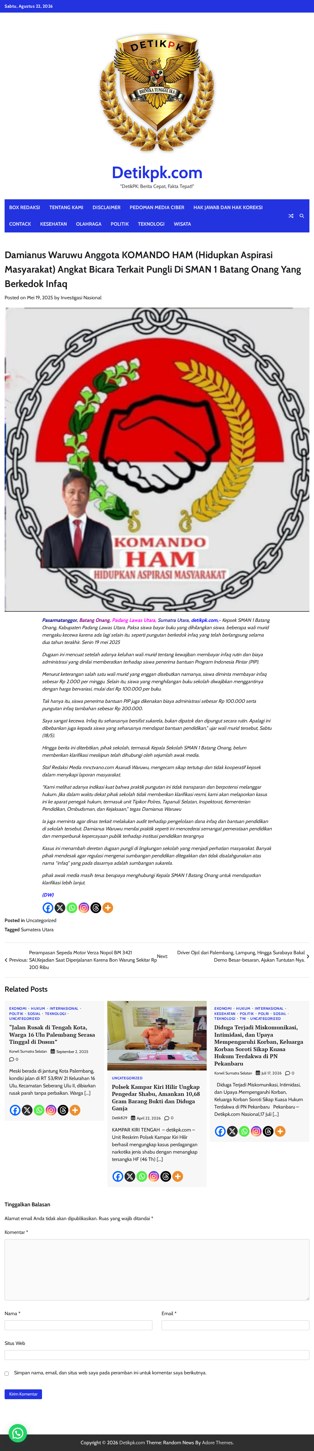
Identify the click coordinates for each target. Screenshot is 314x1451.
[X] (60, 907)
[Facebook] (48, 907)
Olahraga (88, 224)
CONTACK (20, 224)
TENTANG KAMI (66, 207)
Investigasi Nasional (81, 298)
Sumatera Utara (37, 929)
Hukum (38, 1009)
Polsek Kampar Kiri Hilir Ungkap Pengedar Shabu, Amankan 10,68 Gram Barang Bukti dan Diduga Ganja (156, 1097)
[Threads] (95, 907)
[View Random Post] (291, 215)
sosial (34, 1014)
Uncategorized (41, 920)
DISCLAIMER (107, 207)
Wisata (182, 224)
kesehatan (53, 224)
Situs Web (15, 1343)
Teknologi (151, 224)
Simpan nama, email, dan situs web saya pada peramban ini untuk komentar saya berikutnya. (110, 1373)
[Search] (301, 215)
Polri (263, 1014)
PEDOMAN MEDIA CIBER (157, 207)
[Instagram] (83, 907)
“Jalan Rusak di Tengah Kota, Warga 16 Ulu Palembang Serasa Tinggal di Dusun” (52, 1034)
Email (169, 1313)
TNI (243, 1019)
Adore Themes (217, 1442)
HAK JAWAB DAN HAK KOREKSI (228, 207)
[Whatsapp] (72, 907)
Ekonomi (18, 1009)
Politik (120, 224)
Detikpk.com (157, 172)
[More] (107, 907)
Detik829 (119, 1118)
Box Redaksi (24, 207)
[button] (18, 1433)
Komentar (16, 1232)
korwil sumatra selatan (28, 1051)
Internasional (64, 1009)
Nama (13, 1313)
